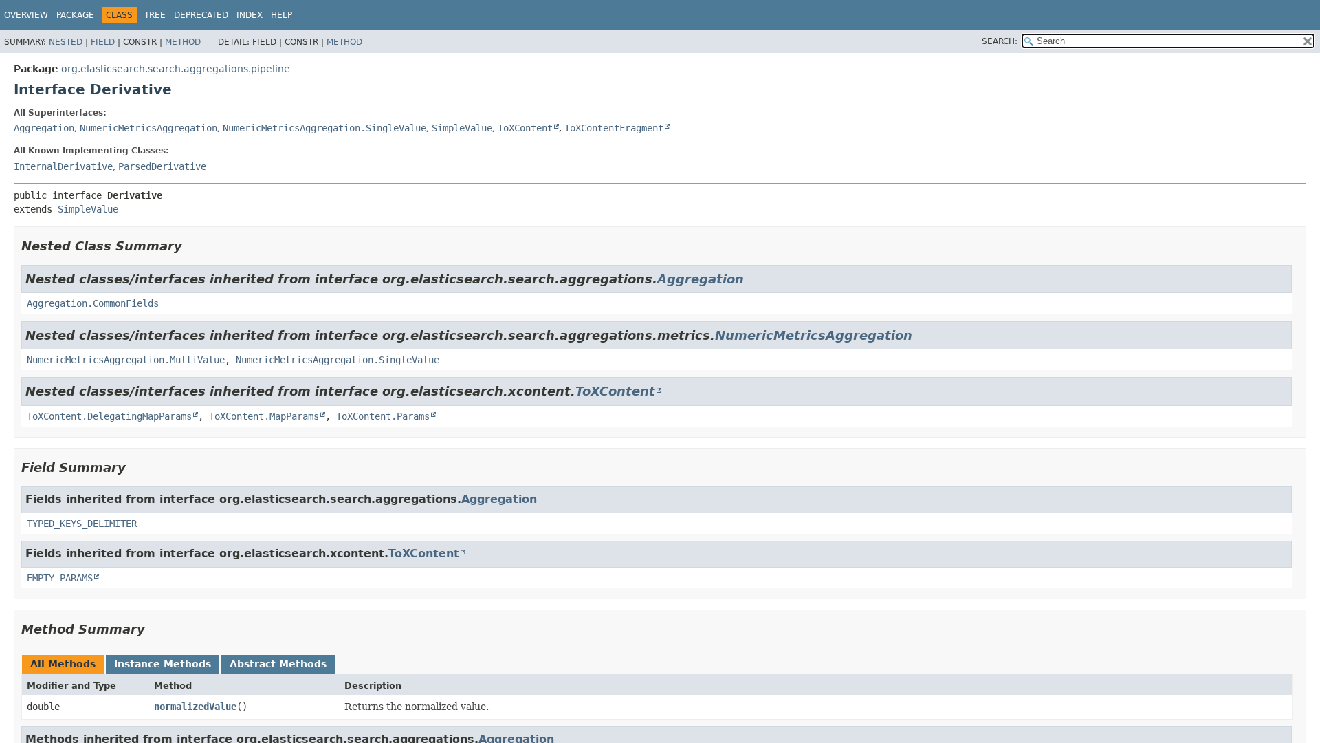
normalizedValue (195, 706)
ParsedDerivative (162, 166)
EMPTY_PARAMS (60, 577)
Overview (26, 15)
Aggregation (44, 127)
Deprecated (201, 15)
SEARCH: (1000, 41)
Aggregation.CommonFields (93, 303)
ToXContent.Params (383, 416)
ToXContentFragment (613, 127)
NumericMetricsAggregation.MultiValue (126, 359)
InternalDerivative (63, 166)
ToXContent (525, 127)
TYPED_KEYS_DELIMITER (82, 523)
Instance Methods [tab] (162, 663)
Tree (155, 15)
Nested (65, 42)
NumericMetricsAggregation (148, 127)
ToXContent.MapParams (264, 416)
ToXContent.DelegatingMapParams (109, 416)
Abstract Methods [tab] (278, 663)
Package (75, 15)
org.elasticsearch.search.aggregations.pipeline (175, 68)
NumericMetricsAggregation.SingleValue (324, 127)
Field (103, 42)
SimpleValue (462, 127)
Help (281, 15)
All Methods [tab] (63, 663)
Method (183, 42)
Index (249, 15)
